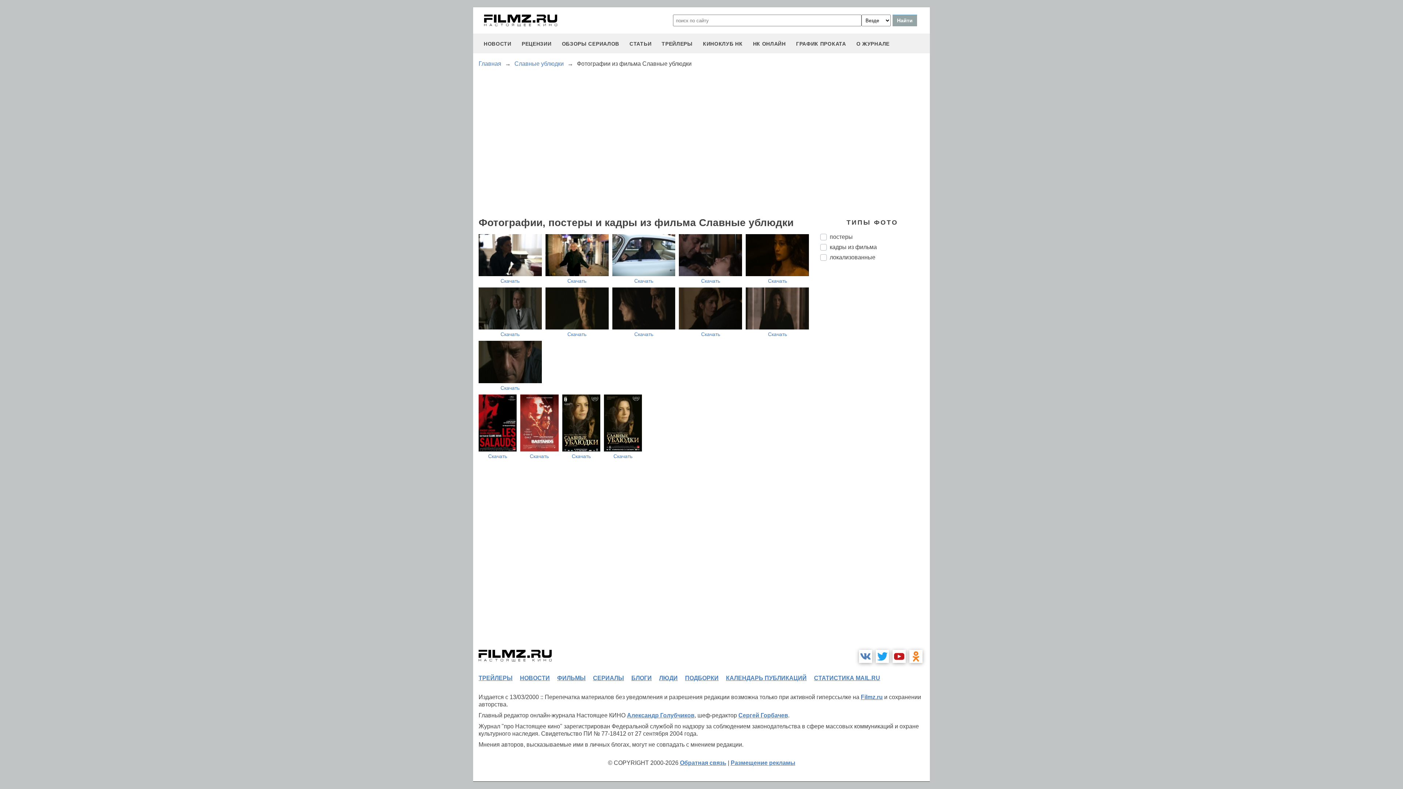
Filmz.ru (872, 697)
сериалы (608, 678)
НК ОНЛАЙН (769, 44)
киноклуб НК (723, 44)
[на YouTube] (899, 656)
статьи (640, 44)
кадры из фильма (853, 247)
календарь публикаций (766, 678)
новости (498, 44)
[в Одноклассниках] (916, 656)
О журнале (873, 44)
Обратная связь (703, 763)
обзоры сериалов (591, 44)
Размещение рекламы (763, 763)
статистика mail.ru (847, 678)
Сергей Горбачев (763, 715)
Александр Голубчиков (661, 715)
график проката (821, 44)
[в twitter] (882, 656)
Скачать (510, 281)
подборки (702, 678)
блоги (641, 678)
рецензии (537, 44)
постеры (841, 237)
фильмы (571, 678)
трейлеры (677, 44)
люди (668, 678)
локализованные (852, 257)
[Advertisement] (875, 388)
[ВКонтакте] (865, 656)
